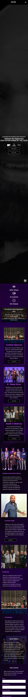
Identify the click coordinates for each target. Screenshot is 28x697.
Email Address (6, 684)
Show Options (14, 148)
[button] (25, 2)
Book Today (14, 152)
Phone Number (6, 690)
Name (3, 678)
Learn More (14, 361)
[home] (16, 2)
